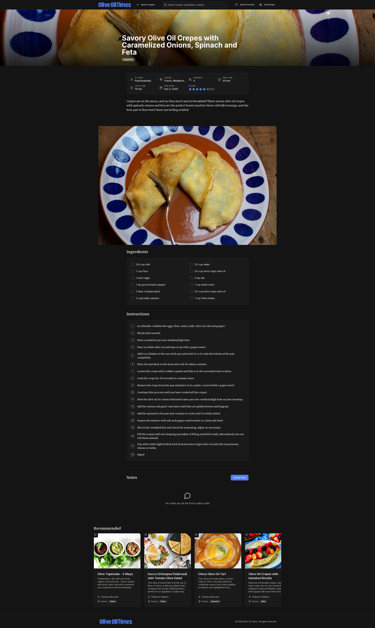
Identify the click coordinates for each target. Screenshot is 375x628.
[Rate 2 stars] (193, 89)
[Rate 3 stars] (197, 89)
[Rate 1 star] (190, 89)
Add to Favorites (247, 5)
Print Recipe (269, 5)
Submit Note (239, 477)
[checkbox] (158, 264)
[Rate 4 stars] (200, 89)
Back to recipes (148, 5)
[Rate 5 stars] (204, 89)
